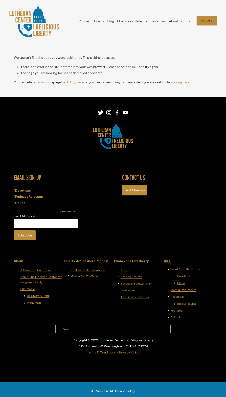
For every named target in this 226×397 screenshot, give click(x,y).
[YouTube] (125, 112)
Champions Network (132, 21)
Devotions (184, 276)
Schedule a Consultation (136, 283)
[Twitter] (100, 112)
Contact (187, 21)
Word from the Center (185, 269)
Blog (110, 21)
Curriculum (128, 290)
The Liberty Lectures (135, 297)
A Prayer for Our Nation (35, 270)
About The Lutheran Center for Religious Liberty (41, 279)
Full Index (177, 317)
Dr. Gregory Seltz (38, 296)
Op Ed (181, 283)
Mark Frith (34, 302)
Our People (27, 289)
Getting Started (131, 277)
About (173, 21)
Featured (176, 310)
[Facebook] (117, 112)
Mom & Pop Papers (183, 290)
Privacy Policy (129, 352)
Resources (158, 21)
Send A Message (135, 190)
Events (99, 21)
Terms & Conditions (101, 352)
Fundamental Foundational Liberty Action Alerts (87, 272)
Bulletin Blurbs (187, 303)
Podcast (85, 21)
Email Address (24, 216)
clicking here (75, 82)
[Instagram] (109, 112)
